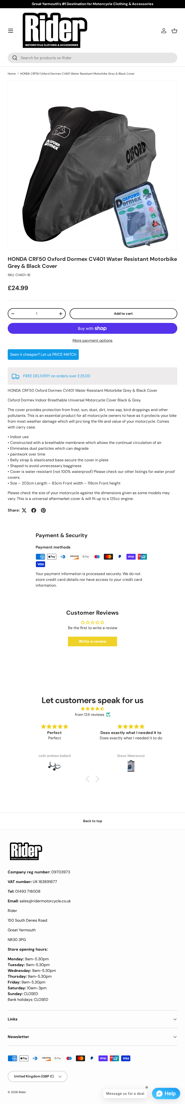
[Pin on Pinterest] (43, 510)
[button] (174, 30)
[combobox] (92, 58)
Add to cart (123, 313)
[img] (92, 709)
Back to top (92, 821)
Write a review (92, 641)
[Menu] (10, 30)
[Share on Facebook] (34, 510)
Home (12, 74)
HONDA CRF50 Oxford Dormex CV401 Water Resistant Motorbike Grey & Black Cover (77, 74)
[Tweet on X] (24, 510)
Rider (22, 1092)
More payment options (92, 340)
